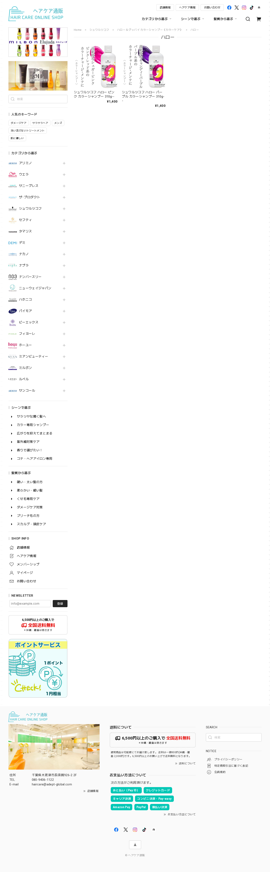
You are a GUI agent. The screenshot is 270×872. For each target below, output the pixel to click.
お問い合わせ (212, 7)
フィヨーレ (27, 334)
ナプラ (24, 265)
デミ (22, 243)
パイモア (25, 311)
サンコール (27, 390)
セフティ (25, 220)
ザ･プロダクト (29, 197)
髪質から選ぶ (223, 19)
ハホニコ (25, 299)
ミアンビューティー (33, 356)
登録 (60, 603)
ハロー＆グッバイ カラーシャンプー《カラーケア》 (149, 29)
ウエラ (24, 174)
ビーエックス (28, 322)
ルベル (24, 379)
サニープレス (28, 186)
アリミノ (25, 163)
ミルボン (25, 368)
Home (77, 29)
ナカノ (24, 254)
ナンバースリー (30, 277)
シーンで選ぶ (190, 19)
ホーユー (25, 345)
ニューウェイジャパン (35, 288)
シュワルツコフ (30, 208)
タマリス (25, 231)
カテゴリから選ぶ (155, 19)
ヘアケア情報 (187, 7)
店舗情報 (165, 7)
